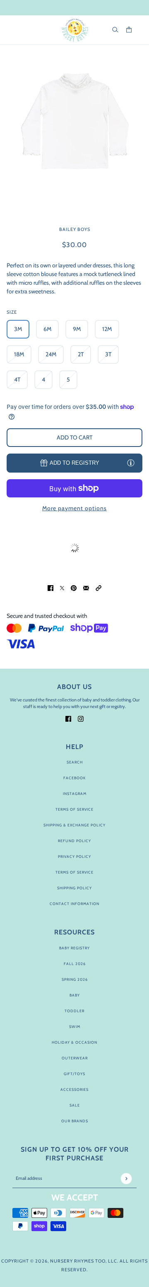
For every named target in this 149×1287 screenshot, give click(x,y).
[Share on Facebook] (50, 587)
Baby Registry (74, 948)
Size (12, 312)
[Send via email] (86, 587)
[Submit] (126, 1178)
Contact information (74, 903)
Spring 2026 (75, 979)
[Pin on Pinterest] (73, 587)
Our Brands (74, 1121)
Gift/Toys (74, 1073)
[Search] (115, 29)
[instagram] (80, 718)
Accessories (74, 1089)
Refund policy (74, 840)
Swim (74, 1026)
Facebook (74, 778)
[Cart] (128, 29)
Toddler (74, 1010)
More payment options (74, 508)
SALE (75, 1105)
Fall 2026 (75, 963)
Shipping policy (74, 888)
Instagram (75, 793)
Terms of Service (74, 809)
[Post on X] (62, 587)
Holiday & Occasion (74, 1042)
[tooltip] (130, 462)
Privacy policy (74, 856)
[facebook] (68, 718)
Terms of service (74, 872)
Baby (75, 995)
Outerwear (75, 1058)
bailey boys (74, 229)
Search (75, 762)
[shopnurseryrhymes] (74, 29)
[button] (98, 587)
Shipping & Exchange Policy (74, 825)
